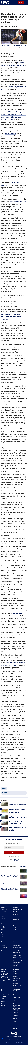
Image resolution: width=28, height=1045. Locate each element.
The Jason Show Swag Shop (16, 963)
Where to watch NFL (16, 993)
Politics (2, 916)
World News (4, 913)
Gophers (3, 927)
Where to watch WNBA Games (16, 1017)
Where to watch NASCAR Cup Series (17, 1002)
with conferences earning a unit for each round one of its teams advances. (13, 316)
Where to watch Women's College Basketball (17, 1014)
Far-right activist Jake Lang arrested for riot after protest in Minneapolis (9, 876)
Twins (2, 929)
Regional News (4, 970)
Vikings (2, 926)
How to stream (4, 993)
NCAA (10, 24)
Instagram (3, 1000)
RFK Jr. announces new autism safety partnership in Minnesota (17, 829)
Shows (15, 942)
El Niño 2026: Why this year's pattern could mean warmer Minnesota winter (17, 811)
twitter (14, 1029)
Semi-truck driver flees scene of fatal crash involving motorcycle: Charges (9, 889)
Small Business (4, 949)
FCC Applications (17, 985)
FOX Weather (16, 919)
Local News (4, 909)
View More (23, 866)
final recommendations (18, 202)
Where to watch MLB (16, 999)
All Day (14, 949)
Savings (3, 950)
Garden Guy (15, 927)
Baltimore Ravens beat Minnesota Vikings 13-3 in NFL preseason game (9, 882)
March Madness (10, 133)
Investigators (4, 914)
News (3, 907)
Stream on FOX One (16, 990)
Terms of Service (15, 860)
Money (3, 942)
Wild (2, 931)
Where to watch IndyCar (16, 1005)
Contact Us (15, 971)
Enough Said (16, 950)
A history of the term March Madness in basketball (13, 45)
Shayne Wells (16, 926)
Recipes (14, 929)
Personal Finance (5, 944)
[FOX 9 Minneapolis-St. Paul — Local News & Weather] (5, 2)
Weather (15, 907)
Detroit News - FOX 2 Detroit (5, 980)
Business (3, 945)
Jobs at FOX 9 (16, 976)
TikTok (2, 1003)
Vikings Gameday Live (17, 953)
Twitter (2, 1001)
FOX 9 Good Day (17, 947)
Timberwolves (4, 932)
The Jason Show (16, 945)
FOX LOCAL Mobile (5, 994)
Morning (15, 924)
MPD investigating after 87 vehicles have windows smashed (9, 895)
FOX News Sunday (5, 920)
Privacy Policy (15, 859)
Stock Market (4, 947)
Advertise (15, 982)
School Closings (16, 913)
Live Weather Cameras (16, 915)
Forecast (15, 911)
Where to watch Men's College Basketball (16, 1009)
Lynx (2, 934)
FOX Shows (15, 944)
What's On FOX (16, 978)
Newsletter (3, 996)
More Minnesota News (8, 866)
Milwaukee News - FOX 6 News (5, 973)
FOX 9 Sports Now (17, 957)
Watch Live (21, 2)
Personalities (16, 975)
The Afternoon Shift (17, 961)
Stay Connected (4, 990)
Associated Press (4, 24)
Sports (3, 924)
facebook (11, 1029)
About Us (16, 969)
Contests (15, 973)
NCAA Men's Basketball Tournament (14, 793)
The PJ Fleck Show (17, 955)
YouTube (3, 1005)
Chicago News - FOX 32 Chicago (5, 977)
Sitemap (15, 980)
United (2, 936)
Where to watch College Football (16, 996)
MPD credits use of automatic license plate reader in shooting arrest (9, 869)
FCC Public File (16, 983)
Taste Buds (15, 959)
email (17, 1029)
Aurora (2, 938)
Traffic (14, 918)
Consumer (3, 918)
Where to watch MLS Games (16, 1020)
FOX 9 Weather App (17, 909)
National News (4, 911)
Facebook (3, 998)
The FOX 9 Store (17, 965)
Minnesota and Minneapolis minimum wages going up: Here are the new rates (17, 804)
